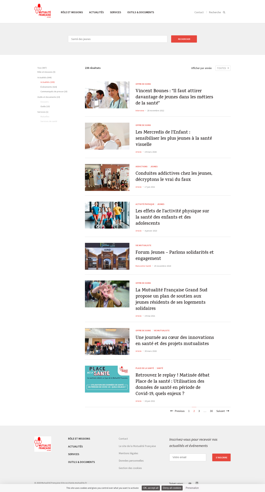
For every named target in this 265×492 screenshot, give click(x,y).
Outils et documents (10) (48, 97)
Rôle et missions (72, 12)
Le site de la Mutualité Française (137, 446)
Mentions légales (128, 453)
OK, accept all (150, 488)
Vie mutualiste (143, 245)
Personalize (192, 488)
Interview (140, 110)
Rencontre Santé (143, 266)
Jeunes (154, 166)
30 (211, 411)
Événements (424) (48, 86)
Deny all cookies (172, 488)
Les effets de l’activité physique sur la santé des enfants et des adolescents (172, 218)
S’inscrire (221, 457)
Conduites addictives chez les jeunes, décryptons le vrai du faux (174, 177)
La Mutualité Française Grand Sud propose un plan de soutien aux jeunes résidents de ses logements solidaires (171, 300)
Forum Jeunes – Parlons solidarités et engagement (175, 256)
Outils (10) (45, 106)
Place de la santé (145, 368)
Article (139, 151)
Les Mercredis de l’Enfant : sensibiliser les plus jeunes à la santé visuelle (174, 139)
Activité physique (145, 204)
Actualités (96, 12)
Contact (199, 12)
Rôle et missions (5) (46, 72)
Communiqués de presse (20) (53, 91)
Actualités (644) (44, 77)
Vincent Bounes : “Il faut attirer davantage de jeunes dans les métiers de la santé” (174, 97)
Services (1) (42, 112)
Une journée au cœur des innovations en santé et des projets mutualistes (175, 341)
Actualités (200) (47, 82)
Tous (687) (42, 67)
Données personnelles (131, 460)
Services (115, 12)
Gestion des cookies (130, 468)
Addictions (142, 166)
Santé (160, 368)
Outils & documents (140, 12)
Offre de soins (143, 84)
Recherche (215, 12)
